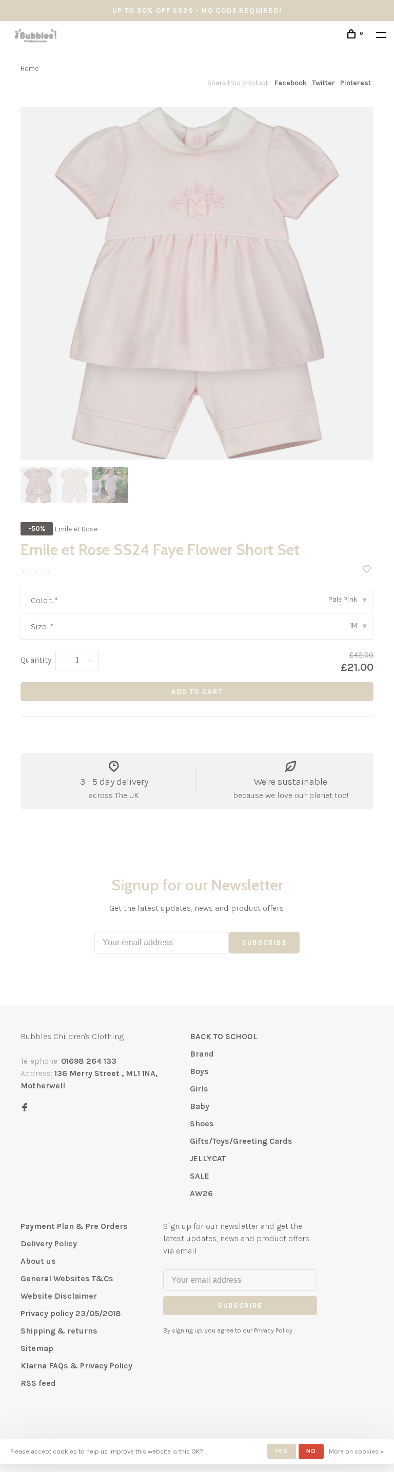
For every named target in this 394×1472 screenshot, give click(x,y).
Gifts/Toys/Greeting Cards (241, 1141)
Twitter (323, 82)
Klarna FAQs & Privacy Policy (76, 1365)
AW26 (201, 1193)
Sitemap (37, 1348)
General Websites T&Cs (67, 1278)
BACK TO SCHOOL (224, 1036)
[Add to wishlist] (367, 570)
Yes (281, 1451)
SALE (199, 1176)
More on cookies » (356, 1451)
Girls (199, 1088)
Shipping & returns (59, 1331)
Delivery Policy (49, 1243)
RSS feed (38, 1383)
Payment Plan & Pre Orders (74, 1226)
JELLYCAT (208, 1158)
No (311, 1451)
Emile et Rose (76, 529)
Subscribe (264, 942)
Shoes (202, 1123)
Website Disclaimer (59, 1296)
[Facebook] (25, 1108)
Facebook (290, 82)
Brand (202, 1054)
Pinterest (355, 82)
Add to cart (196, 691)
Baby (199, 1106)
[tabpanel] (197, 283)
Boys (199, 1071)
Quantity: (37, 660)
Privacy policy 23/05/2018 (71, 1313)
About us (38, 1261)
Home (29, 68)
